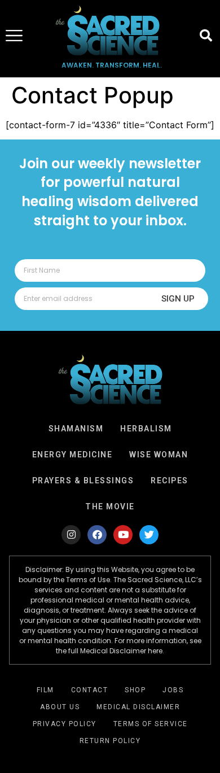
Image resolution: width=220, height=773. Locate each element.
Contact (89, 690)
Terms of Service (150, 724)
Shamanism (76, 428)
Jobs (172, 690)
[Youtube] (123, 534)
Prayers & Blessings (83, 480)
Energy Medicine (72, 454)
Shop (135, 690)
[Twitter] (149, 534)
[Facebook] (97, 534)
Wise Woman (158, 454)
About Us (60, 707)
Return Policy (110, 741)
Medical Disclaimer (138, 707)
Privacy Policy (64, 724)
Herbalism (146, 428)
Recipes (169, 480)
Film (45, 690)
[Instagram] (71, 534)
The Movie (110, 506)
